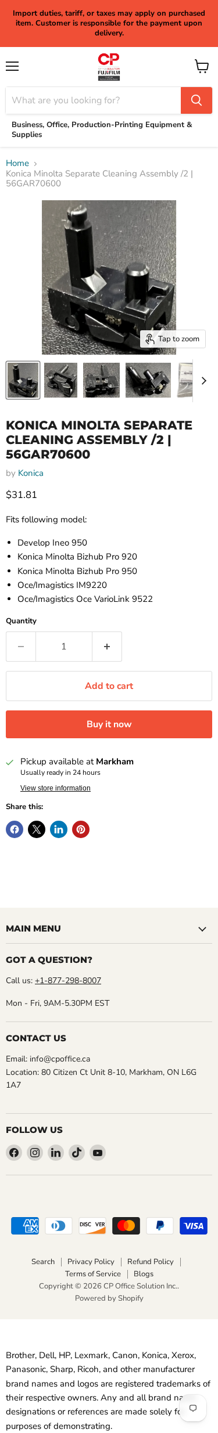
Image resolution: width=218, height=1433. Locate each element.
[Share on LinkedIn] (58, 829)
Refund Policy (150, 1262)
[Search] (196, 100)
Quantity (21, 621)
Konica (31, 473)
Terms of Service (93, 1274)
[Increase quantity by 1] (107, 646)
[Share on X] (36, 829)
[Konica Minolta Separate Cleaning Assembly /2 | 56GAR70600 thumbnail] (23, 380)
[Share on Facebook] (14, 829)
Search (43, 1262)
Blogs (143, 1274)
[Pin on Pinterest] (81, 829)
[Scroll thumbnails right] (201, 380)
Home (17, 163)
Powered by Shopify (109, 1298)
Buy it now (109, 724)
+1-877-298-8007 (68, 980)
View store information (55, 788)
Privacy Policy (91, 1262)
